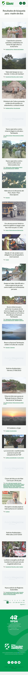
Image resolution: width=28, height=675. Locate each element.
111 (24, 602)
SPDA (12, 666)
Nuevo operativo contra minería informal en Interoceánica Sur (14, 163)
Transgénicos (21, 487)
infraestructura (17, 484)
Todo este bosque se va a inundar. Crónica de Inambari (14, 73)
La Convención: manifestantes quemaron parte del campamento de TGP (14, 453)
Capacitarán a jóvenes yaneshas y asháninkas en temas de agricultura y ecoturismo (14, 43)
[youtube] (19, 662)
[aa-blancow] (14, 644)
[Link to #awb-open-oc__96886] (20, 3)
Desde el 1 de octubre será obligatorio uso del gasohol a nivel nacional (14, 255)
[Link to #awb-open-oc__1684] (24, 3)
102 (10, 602)
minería (7, 230)
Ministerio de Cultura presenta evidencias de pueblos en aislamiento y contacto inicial (14, 103)
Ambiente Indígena (9, 49)
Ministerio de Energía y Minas (9, 486)
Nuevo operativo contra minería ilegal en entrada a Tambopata (14, 131)
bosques (5, 593)
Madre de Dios (9, 167)
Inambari (21, 76)
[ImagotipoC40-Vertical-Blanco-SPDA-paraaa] (14, 615)
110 (21, 602)
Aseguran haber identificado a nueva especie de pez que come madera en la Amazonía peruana (14, 286)
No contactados (17, 108)
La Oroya (22, 484)
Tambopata (21, 320)
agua (7, 483)
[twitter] (12, 662)
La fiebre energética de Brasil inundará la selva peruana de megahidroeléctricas (14, 562)
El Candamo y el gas (14, 428)
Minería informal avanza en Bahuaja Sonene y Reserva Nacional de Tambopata (14, 398)
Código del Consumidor (12, 483)
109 (19, 602)
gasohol (7, 259)
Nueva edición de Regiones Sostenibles (14, 589)
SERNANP (17, 168)
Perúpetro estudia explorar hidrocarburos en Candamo (14, 508)
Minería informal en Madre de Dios (12, 168)
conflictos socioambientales (11, 457)
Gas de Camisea (13, 430)
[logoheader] (8, 2)
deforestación (10, 593)
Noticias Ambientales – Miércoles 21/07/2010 (14, 533)
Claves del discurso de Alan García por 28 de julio (14, 479)
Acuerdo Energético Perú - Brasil (12, 76)
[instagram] (15, 662)
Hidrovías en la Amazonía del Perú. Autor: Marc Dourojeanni (14, 193)
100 (24, 600)
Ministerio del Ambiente (19, 49)
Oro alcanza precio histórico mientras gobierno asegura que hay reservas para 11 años (14, 225)
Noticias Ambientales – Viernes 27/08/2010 (14, 369)
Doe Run (19, 483)
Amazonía (8, 197)
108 (16, 602)
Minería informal (9, 135)
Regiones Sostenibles (11, 594)
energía (4, 484)
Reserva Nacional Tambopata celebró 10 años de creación (14, 343)
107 (14, 602)
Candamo (8, 430)
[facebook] (9, 662)
